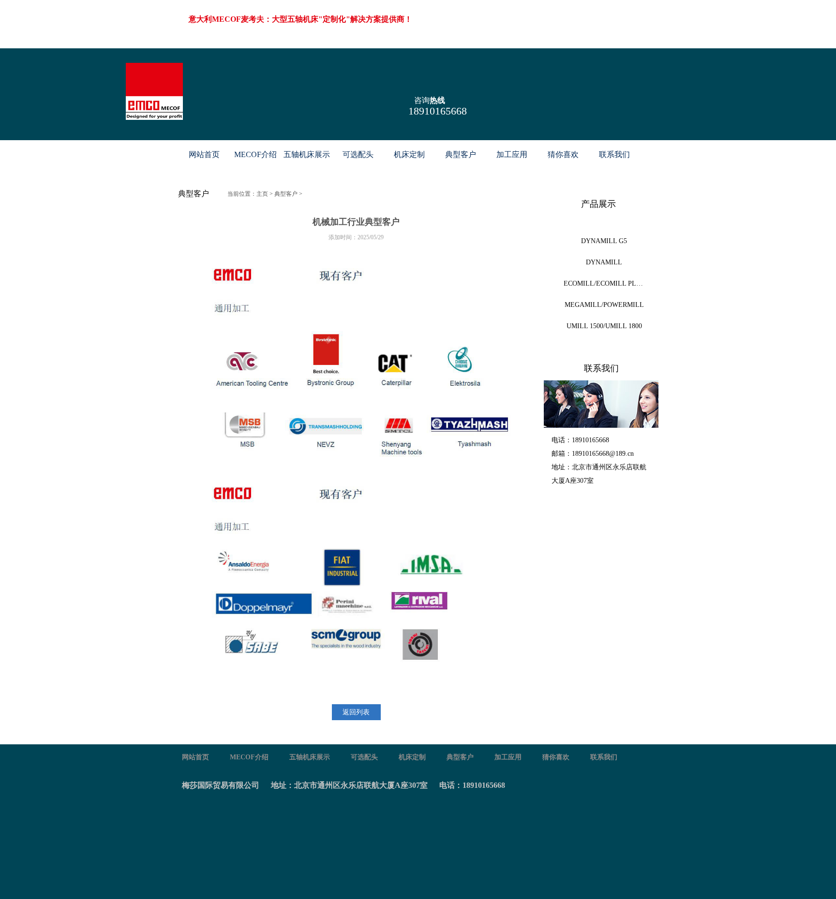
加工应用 (511, 154)
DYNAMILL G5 (604, 241)
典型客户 (460, 154)
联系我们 (614, 154)
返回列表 (356, 712)
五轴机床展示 (307, 154)
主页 (262, 193)
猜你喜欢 (563, 154)
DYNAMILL (604, 262)
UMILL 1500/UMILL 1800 (604, 326)
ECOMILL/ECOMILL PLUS (604, 283)
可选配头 (358, 154)
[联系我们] (601, 404)
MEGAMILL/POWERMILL (604, 304)
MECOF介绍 (255, 154)
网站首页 (204, 154)
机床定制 (409, 154)
